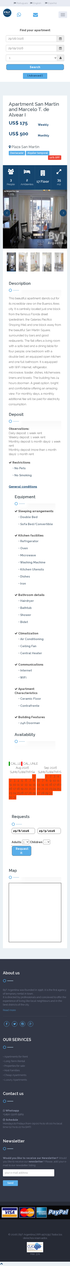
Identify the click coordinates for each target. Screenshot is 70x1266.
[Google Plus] (30, 1024)
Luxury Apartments (15, 1079)
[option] (35, 219)
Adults (16, 842)
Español (52, 3)
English (37, 3)
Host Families (12, 1070)
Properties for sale (14, 1065)
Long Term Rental (14, 1061)
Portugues (22, 3)
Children (36, 842)
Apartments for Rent (16, 1056)
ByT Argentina (27, 1234)
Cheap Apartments (15, 1075)
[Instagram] (22, 1024)
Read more (9, 1010)
